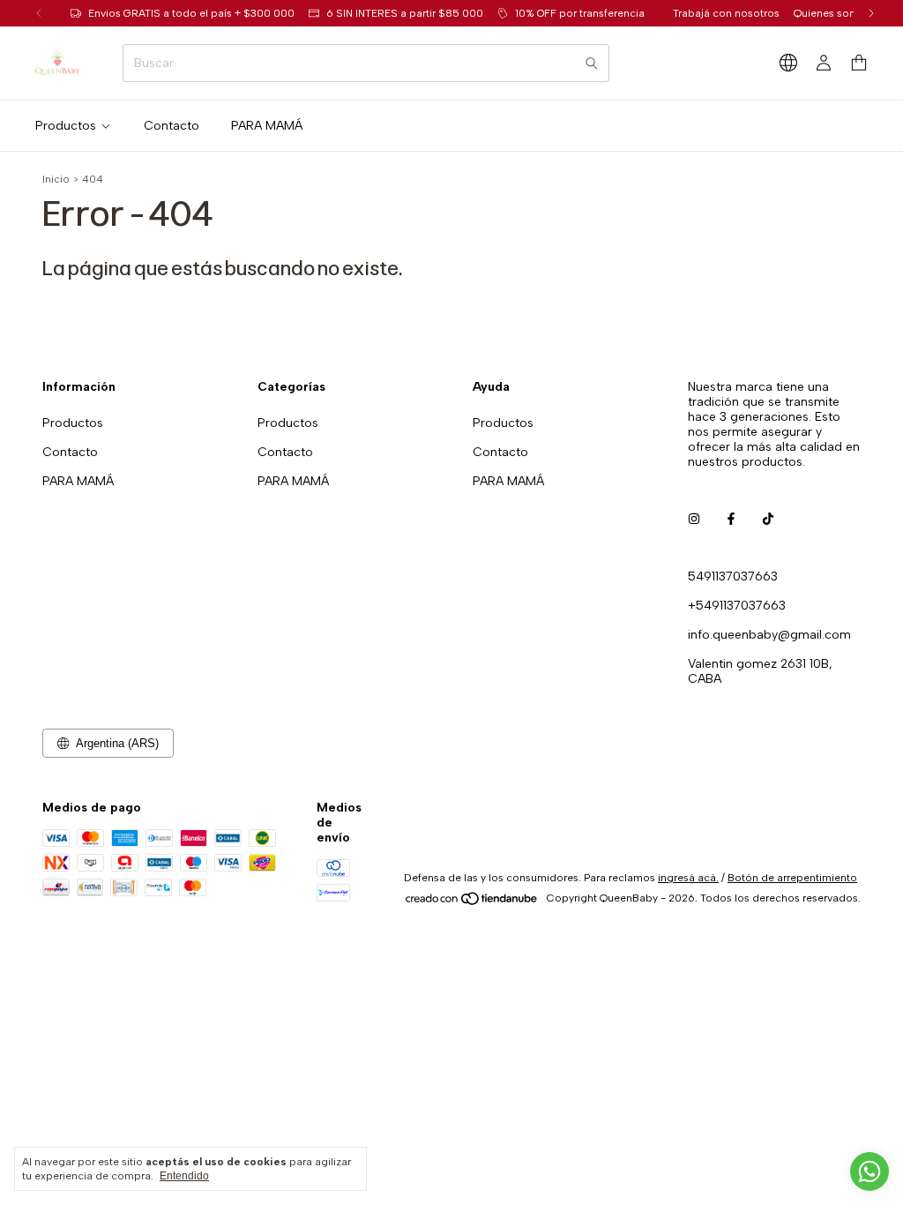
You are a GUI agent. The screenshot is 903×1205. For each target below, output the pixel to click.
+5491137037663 (737, 605)
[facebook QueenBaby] (731, 519)
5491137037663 (733, 576)
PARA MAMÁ (266, 125)
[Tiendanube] (472, 902)
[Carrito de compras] (859, 63)
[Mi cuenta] (823, 63)
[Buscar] (591, 63)
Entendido (184, 1176)
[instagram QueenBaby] (694, 519)
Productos (65, 125)
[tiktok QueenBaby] (768, 519)
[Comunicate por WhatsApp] (869, 1171)
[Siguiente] (871, 13)
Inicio (56, 179)
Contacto (171, 125)
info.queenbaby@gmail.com (769, 634)
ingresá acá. (688, 878)
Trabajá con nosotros (726, 13)
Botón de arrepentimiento (792, 878)
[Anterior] (38, 13)
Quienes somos (832, 13)
